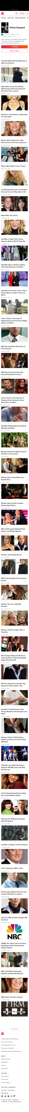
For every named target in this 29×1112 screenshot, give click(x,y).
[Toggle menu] (27, 13)
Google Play (11, 1090)
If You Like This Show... (7, 1042)
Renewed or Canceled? (7, 1048)
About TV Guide (5, 1059)
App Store (4, 1090)
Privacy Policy (5, 1076)
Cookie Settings (5, 1082)
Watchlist (15, 47)
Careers (3, 1065)
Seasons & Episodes (20, 18)
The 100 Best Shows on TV (8, 1045)
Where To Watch (14, 51)
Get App (22, 13)
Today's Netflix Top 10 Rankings (9, 1039)
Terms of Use (4, 1079)
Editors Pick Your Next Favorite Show (11, 1051)
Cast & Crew (11, 18)
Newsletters (4, 1062)
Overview (3, 18)
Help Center (4, 1068)
